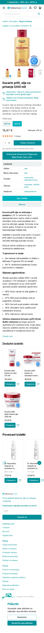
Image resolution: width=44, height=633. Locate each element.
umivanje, (28, 184)
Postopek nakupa (9, 552)
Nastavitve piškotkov (10, 585)
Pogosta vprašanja (9, 573)
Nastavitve (22, 617)
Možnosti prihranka (10, 556)
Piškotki (5, 581)
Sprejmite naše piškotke (22, 623)
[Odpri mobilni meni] (3, 7)
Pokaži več (7, 336)
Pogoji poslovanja (9, 545)
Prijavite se (22, 517)
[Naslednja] (39, 463)
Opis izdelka (22, 198)
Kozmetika (14, 21)
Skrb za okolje (8, 589)
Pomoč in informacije (10, 570)
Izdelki (5, 21)
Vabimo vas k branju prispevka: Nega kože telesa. (22, 99)
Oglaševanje (7, 535)
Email (6, 511)
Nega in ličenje (25, 21)
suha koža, (29, 177)
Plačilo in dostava (9, 549)
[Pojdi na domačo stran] (17, 8)
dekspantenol (30, 191)
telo (26, 173)
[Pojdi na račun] (30, 7)
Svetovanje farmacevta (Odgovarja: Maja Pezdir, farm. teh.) (22, 155)
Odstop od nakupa (10, 560)
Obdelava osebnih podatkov (14, 577)
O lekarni (6, 527)
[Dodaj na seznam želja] (17, 384)
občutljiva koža (30, 180)
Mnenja (22, 204)
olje (26, 168)
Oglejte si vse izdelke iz (15, 26)
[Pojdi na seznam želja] (35, 7)
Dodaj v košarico (27, 143)
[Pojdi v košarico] (40, 7)
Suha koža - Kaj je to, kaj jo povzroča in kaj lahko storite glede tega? (23, 93)
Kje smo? (6, 531)
